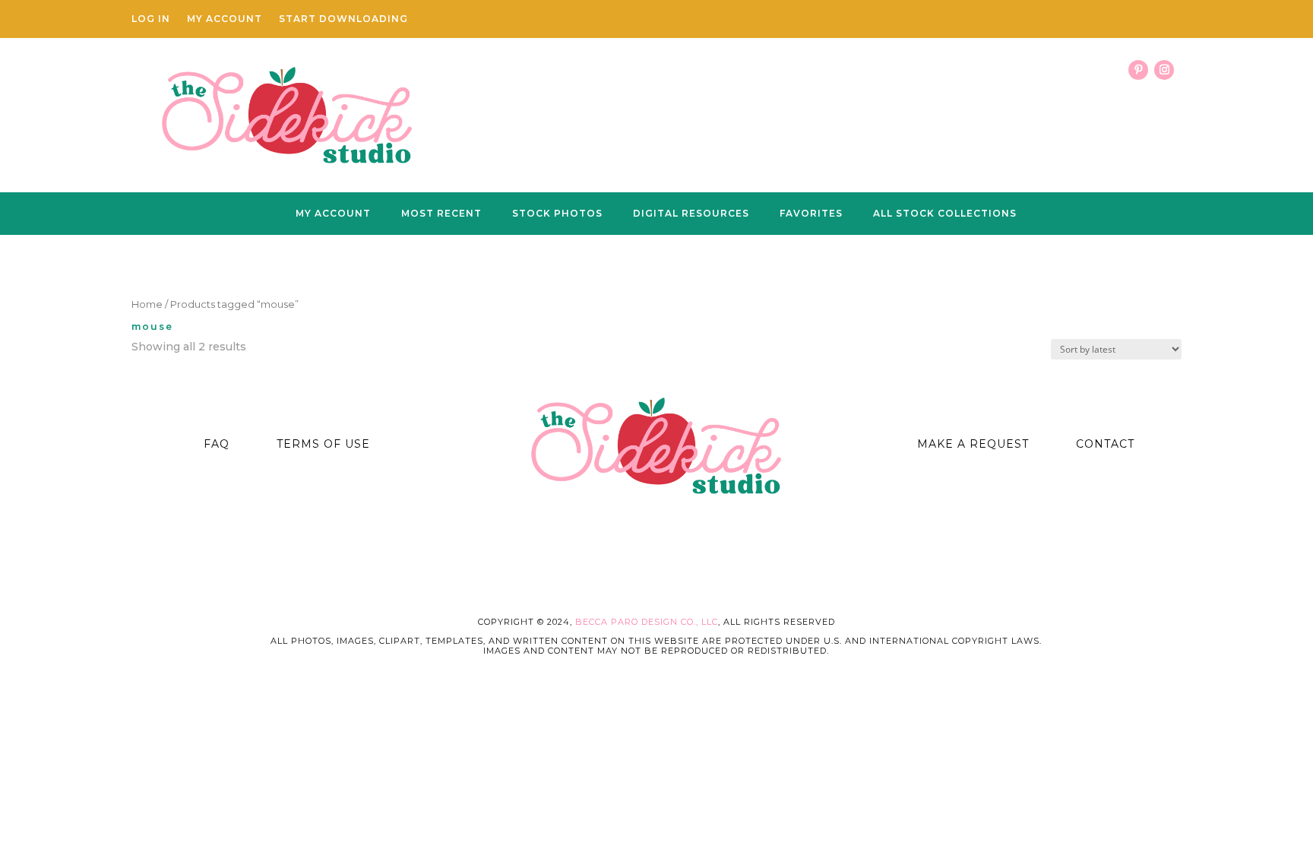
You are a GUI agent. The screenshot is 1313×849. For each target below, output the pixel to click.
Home (147, 304)
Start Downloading (343, 19)
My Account (224, 19)
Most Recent (441, 213)
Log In (150, 19)
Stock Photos (557, 213)
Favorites (811, 213)
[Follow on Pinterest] (1138, 70)
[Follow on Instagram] (1164, 70)
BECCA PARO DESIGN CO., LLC (646, 621)
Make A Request (973, 444)
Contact (1105, 444)
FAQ (216, 444)
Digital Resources (691, 213)
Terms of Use (323, 444)
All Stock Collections (945, 213)
